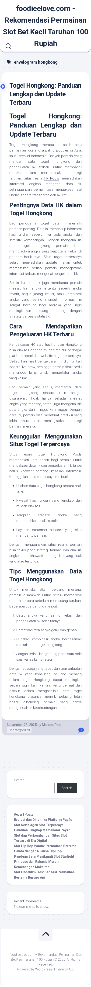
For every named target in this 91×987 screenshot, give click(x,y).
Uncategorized (19, 730)
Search (19, 780)
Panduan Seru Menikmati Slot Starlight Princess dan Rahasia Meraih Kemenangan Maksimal (44, 862)
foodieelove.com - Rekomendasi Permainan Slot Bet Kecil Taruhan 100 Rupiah (45, 26)
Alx (71, 969)
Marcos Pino (51, 725)
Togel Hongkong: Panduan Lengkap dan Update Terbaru (45, 94)
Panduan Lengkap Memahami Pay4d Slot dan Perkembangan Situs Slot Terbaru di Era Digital (42, 835)
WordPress (43, 969)
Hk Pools (51, 178)
